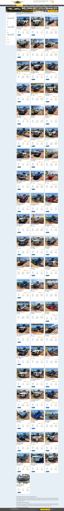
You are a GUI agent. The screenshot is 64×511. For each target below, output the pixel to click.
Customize (52, 509)
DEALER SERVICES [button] (38, 5)
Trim (7, 30)
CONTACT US (50, 5)
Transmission (8, 41)
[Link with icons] (51, 3)
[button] (53, 2)
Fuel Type (8, 43)
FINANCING (26, 5)
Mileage (8, 32)
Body (7, 37)
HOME (13, 5)
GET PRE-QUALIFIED (32, 5)
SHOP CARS (19, 5)
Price (7, 24)
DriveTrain (8, 39)
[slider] (7, 18)
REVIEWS (44, 5)
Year (7, 15)
